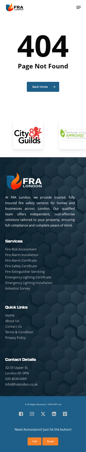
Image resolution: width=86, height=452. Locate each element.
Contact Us (13, 326)
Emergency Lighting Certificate (28, 277)
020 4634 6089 (16, 379)
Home (9, 315)
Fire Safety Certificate (21, 266)
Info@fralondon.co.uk (21, 384)
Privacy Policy (15, 337)
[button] (78, 7)
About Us (12, 321)
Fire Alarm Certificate (21, 260)
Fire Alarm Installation (21, 255)
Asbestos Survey (17, 288)
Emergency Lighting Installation (28, 283)
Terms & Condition (19, 332)
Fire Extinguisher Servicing (25, 271)
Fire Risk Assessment (21, 249)
